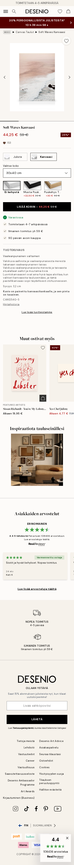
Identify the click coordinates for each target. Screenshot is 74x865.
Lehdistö (29, 747)
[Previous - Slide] (5, 77)
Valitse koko (11, 165)
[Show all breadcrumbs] (7, 32)
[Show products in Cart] (68, 11)
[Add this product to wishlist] (66, 40)
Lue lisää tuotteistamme (37, 312)
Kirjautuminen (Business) (19, 797)
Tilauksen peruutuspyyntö (49, 781)
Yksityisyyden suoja (51, 773)
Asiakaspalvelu (48, 747)
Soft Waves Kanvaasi (52, 32)
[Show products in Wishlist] (60, 11)
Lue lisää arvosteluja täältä (37, 589)
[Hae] (14, 11)
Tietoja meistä (26, 741)
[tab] (9, 119)
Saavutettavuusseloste (20, 773)
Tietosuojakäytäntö (23, 728)
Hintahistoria (11, 304)
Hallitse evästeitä (50, 789)
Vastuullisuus (26, 767)
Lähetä (37, 719)
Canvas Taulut (25, 32)
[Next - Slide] (69, 77)
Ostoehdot (46, 760)
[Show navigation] (6, 11)
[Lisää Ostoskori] (42, 398)
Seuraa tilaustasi (50, 754)
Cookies (44, 767)
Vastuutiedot (26, 754)
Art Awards (28, 791)
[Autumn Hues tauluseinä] (37, 460)
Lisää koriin (37, 206)
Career (30, 760)
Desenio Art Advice (51, 741)
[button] (55, 848)
